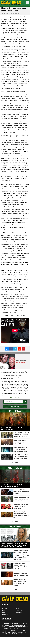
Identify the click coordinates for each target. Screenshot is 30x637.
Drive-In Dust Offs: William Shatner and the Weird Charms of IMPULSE (21, 491)
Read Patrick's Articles (15, 397)
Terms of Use (24, 634)
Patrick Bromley (15, 13)
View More (15, 463)
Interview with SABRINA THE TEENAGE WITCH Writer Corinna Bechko (20, 506)
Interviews (5, 614)
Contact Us (19, 610)
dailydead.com (18, 630)
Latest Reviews (15, 410)
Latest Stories (6, 609)
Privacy (18, 634)
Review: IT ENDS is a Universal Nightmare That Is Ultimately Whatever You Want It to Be (21, 434)
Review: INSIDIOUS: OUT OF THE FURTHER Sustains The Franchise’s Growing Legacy (20, 449)
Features (4, 610)
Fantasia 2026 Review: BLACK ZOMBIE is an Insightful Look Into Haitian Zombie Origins (20, 456)
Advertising (19, 612)
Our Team (18, 609)
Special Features (15, 467)
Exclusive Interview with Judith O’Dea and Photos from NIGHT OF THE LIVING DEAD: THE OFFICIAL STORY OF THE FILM (14, 545)
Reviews (4, 612)
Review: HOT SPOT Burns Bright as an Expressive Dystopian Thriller (19, 442)
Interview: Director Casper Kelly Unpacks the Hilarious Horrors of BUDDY (14, 485)
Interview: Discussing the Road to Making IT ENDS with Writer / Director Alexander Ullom (21, 499)
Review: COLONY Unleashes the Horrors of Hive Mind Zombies (14, 428)
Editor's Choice (15, 526)
